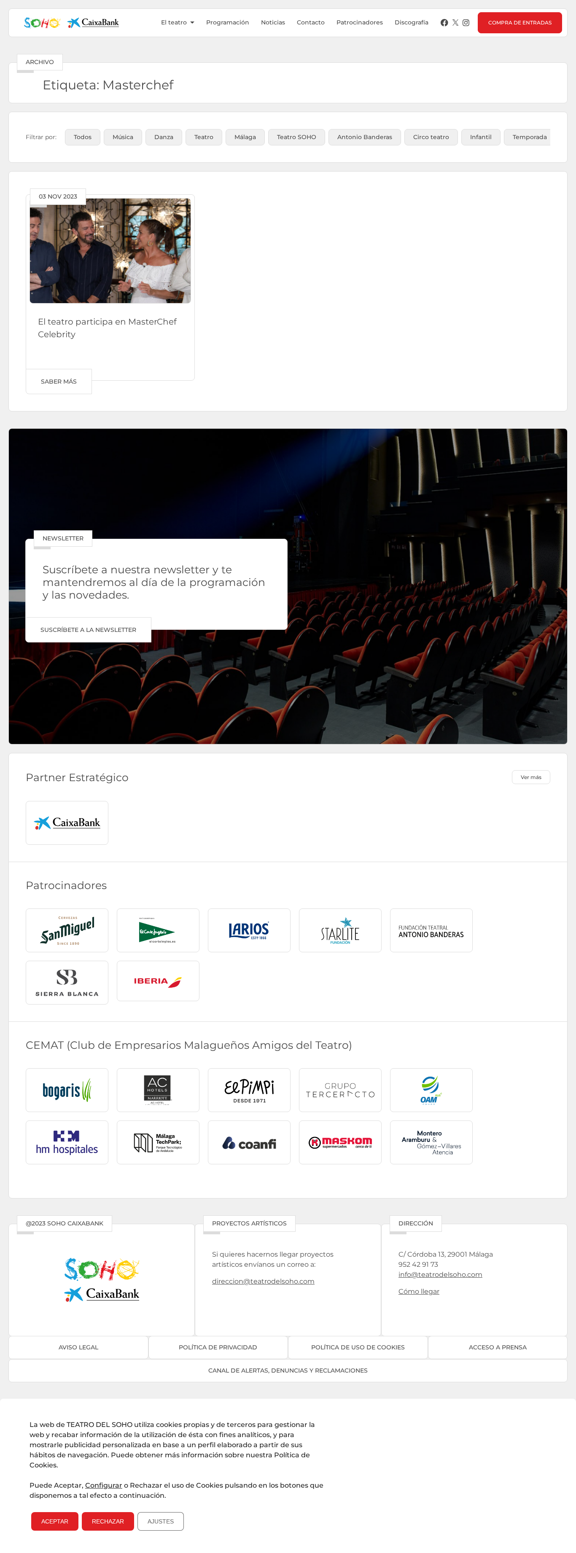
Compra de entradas (520, 22)
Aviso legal (78, 1347)
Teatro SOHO (296, 137)
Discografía (411, 22)
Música (123, 137)
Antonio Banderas (364, 137)
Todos (83, 137)
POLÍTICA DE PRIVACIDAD (218, 1347)
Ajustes (161, 1521)
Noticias (273, 22)
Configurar (103, 1485)
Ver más (531, 777)
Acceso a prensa (498, 1347)
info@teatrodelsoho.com (440, 1275)
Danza (163, 137)
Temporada (530, 137)
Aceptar (54, 1521)
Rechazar (108, 1521)
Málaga (245, 137)
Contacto (311, 22)
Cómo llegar (418, 1291)
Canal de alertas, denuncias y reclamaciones (288, 1370)
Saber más (59, 381)
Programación (227, 22)
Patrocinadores (359, 22)
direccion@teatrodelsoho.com (263, 1281)
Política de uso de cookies (358, 1347)
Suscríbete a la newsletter (88, 630)
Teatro (203, 137)
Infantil (481, 137)
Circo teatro (431, 137)
